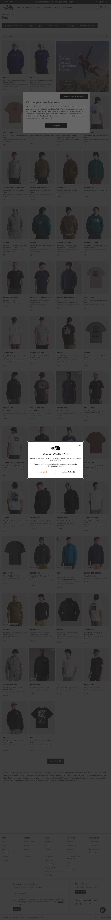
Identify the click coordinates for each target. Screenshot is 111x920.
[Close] (79, 445)
